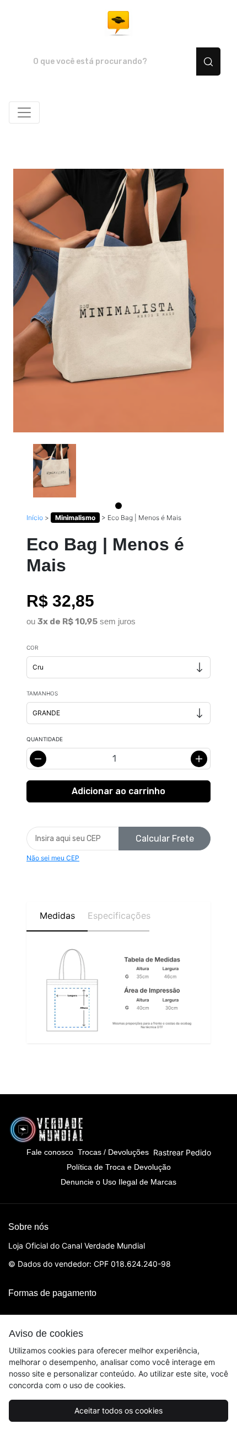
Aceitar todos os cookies (118, 1410)
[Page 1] (118, 505)
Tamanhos (42, 693)
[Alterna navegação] (24, 112)
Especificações (118, 915)
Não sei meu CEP (52, 858)
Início (34, 517)
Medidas (57, 915)
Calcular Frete (165, 838)
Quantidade (44, 739)
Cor (32, 647)
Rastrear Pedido (182, 1152)
